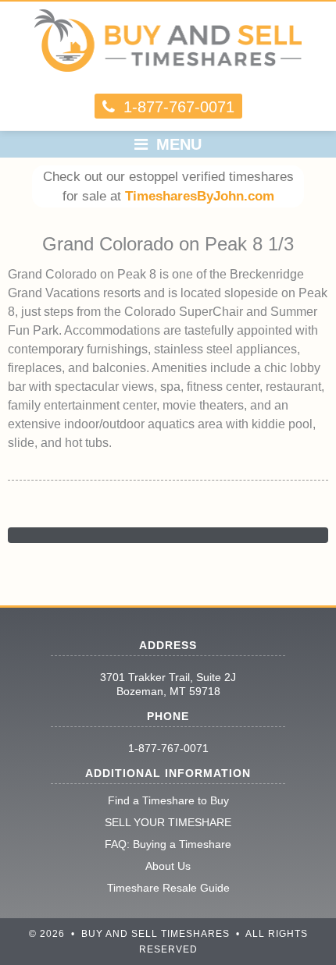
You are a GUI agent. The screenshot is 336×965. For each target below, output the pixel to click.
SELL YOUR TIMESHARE (168, 822)
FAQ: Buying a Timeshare (168, 844)
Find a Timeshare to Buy (168, 800)
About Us (168, 866)
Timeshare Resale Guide (168, 888)
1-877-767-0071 (168, 748)
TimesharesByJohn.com (199, 196)
